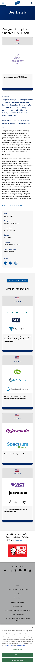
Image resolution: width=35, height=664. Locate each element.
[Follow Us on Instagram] (30, 570)
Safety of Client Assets (17, 614)
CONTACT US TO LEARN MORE (12, 205)
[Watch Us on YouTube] (20, 570)
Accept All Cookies (17, 660)
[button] (3, 3)
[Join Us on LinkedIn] (10, 570)
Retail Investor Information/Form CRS (17, 590)
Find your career (19, 540)
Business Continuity (17, 606)
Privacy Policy (17, 594)
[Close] (33, 627)
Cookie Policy (10, 645)
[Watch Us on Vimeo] (25, 570)
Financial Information (17, 602)
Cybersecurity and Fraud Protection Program (17, 610)
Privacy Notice (21, 645)
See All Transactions (17, 281)
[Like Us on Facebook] (5, 570)
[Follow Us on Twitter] (15, 570)
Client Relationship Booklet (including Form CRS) (17, 619)
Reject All (17, 655)
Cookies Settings (17, 649)
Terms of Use (17, 598)
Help (17, 586)
